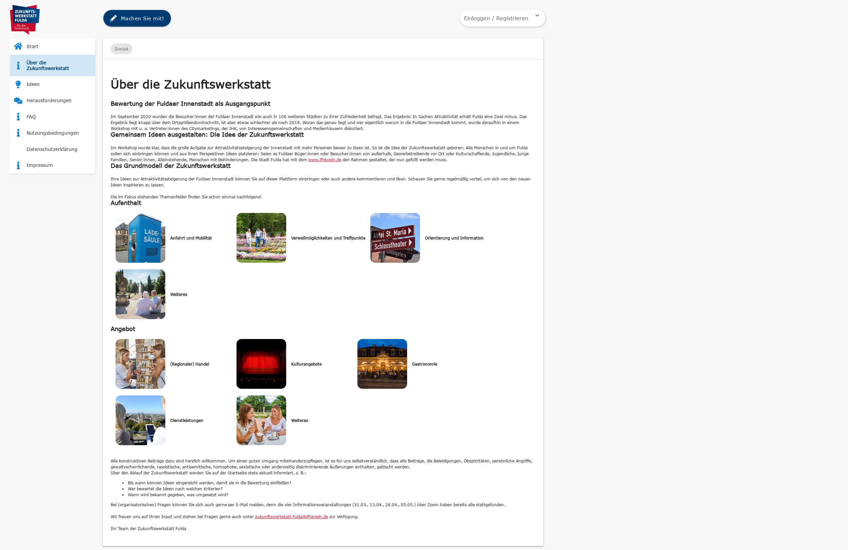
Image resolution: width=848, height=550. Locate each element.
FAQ (31, 116)
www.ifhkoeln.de (324, 159)
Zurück (122, 48)
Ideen (33, 84)
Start (32, 46)
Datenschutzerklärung (52, 149)
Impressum (39, 165)
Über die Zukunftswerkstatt (47, 65)
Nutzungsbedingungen (52, 133)
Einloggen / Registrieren (502, 16)
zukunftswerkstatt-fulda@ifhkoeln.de (291, 516)
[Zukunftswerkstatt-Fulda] (25, 33)
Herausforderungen (49, 100)
